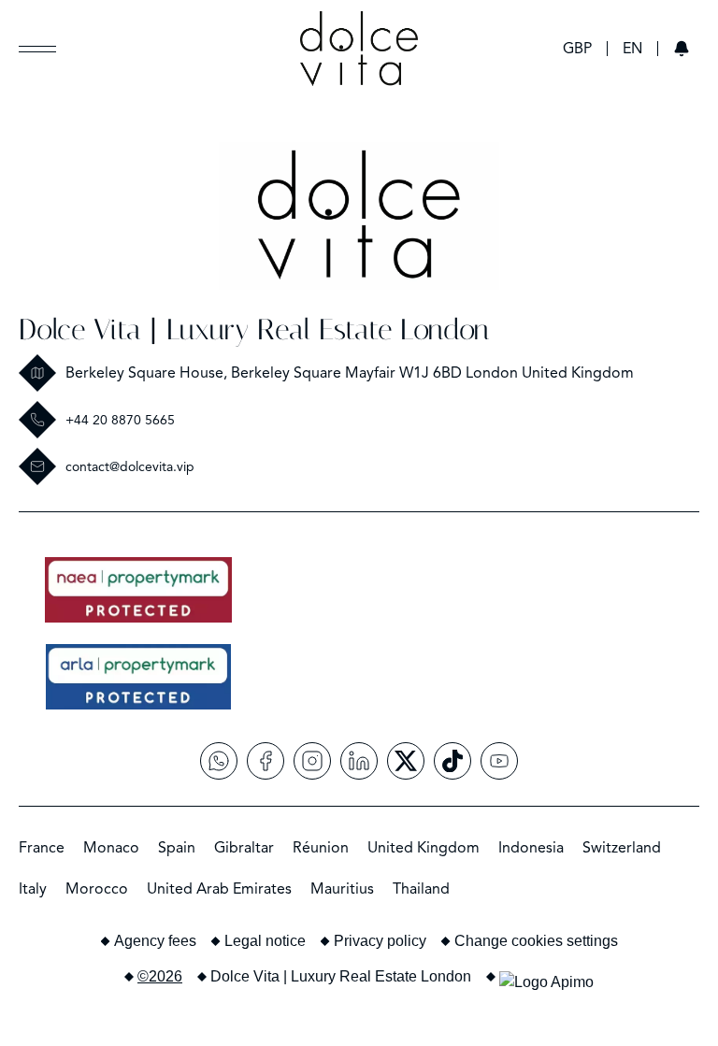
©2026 (159, 976)
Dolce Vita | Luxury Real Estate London (254, 329)
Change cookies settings (536, 941)
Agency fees (155, 941)
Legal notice (265, 941)
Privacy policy (380, 941)
